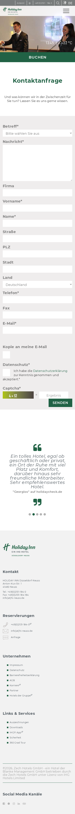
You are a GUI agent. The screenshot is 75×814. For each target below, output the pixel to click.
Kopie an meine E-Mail (25, 347)
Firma (8, 186)
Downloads (16, 727)
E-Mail (9, 323)
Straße (9, 232)
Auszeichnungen (19, 722)
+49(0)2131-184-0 (20, 624)
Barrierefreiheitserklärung (24, 675)
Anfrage (15, 637)
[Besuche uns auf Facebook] (4, 803)
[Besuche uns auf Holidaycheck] (9, 803)
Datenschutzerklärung (50, 371)
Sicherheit (15, 737)
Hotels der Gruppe (20, 695)
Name (9, 216)
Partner (14, 690)
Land (7, 277)
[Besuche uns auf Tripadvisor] (24, 803)
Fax (6, 308)
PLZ (6, 247)
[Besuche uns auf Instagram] (14, 803)
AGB (12, 680)
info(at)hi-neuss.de (13, 598)
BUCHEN (37, 57)
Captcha (12, 388)
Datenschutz (16, 364)
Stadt (8, 262)
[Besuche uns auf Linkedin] (19, 803)
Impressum (16, 665)
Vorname (12, 201)
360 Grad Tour (18, 742)
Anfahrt (20, 3)
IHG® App (15, 732)
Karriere (14, 685)
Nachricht (13, 141)
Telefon (11, 293)
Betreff (11, 126)
